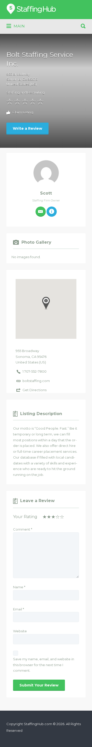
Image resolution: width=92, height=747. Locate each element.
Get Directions (34, 390)
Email (18, 609)
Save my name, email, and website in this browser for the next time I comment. (43, 665)
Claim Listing (22, 112)
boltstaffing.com (36, 381)
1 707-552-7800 (34, 371)
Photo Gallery (36, 242)
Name (19, 587)
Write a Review (27, 128)
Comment (22, 529)
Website (20, 631)
